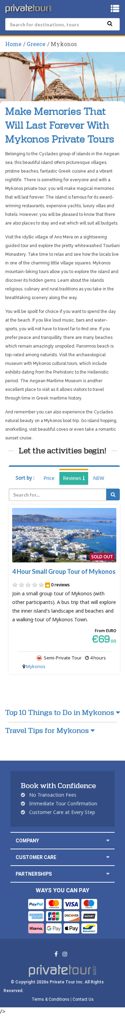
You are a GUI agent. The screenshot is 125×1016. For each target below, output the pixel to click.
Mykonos (35, 666)
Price (49, 478)
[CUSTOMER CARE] (107, 857)
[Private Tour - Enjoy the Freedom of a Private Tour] (29, 9)
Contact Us (83, 999)
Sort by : (25, 477)
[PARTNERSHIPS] (107, 873)
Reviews (73, 478)
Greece (36, 43)
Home (13, 43)
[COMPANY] (107, 840)
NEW (98, 478)
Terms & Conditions (50, 999)
